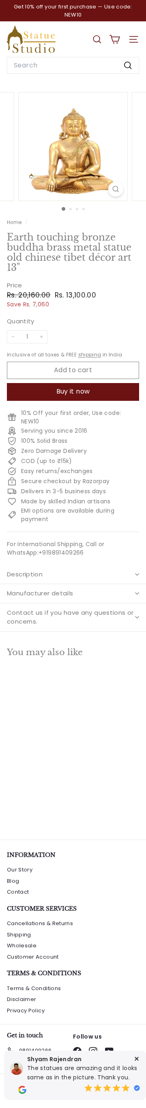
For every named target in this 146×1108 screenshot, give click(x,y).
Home (15, 222)
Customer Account (33, 957)
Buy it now (73, 391)
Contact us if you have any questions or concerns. (70, 617)
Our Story (19, 869)
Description (25, 574)
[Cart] (114, 39)
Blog (13, 881)
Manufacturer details (40, 593)
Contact (18, 892)
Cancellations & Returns (40, 923)
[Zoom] (115, 189)
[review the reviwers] (22, 1090)
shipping (89, 355)
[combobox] (73, 65)
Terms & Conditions (34, 988)
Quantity (20, 321)
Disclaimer (21, 999)
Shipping (19, 934)
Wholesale (21, 945)
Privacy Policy (26, 1010)
